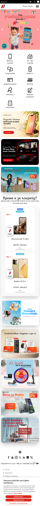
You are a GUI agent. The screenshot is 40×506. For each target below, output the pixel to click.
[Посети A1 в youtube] (12, 457)
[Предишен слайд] (2, 29)
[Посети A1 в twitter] (20, 457)
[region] (20, 29)
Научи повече (18, 493)
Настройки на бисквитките (18, 503)
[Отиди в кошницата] (30, 1)
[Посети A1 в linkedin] (24, 457)
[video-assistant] (37, 463)
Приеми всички (18, 496)
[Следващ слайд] (38, 29)
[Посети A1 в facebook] (9, 457)
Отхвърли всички (18, 500)
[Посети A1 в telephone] (31, 457)
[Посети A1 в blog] (28, 457)
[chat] (34, 463)
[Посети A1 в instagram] (16, 457)
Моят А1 (4, 2)
